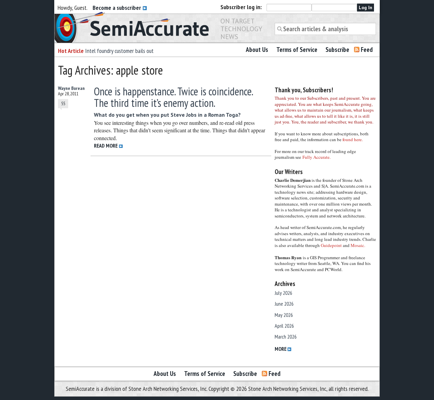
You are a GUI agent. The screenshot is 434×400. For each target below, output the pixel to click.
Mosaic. (358, 245)
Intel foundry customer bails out (119, 51)
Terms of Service (296, 49)
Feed (367, 49)
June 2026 (284, 303)
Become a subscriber (117, 8)
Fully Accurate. (316, 157)
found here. (352, 139)
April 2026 (284, 325)
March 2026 (286, 336)
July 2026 (283, 292)
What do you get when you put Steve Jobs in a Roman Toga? (167, 114)
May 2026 (284, 314)
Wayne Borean (71, 88)
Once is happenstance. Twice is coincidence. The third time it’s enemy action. (173, 97)
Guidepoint (331, 245)
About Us (257, 49)
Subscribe (337, 49)
